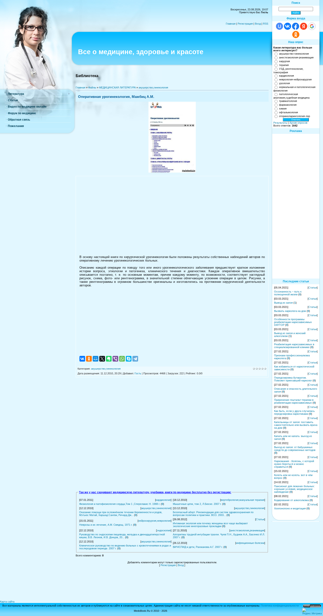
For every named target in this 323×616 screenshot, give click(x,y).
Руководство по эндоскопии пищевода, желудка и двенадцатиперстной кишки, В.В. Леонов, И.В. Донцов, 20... (122, 536)
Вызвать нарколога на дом (290, 311)
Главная (231, 23)
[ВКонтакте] (82, 359)
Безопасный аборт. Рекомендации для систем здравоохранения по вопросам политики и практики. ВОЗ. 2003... (213, 513)
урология (284, 83)
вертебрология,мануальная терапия (242, 499)
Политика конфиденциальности (280, 605)
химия (283, 108)
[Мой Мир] (95, 359)
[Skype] (128, 359)
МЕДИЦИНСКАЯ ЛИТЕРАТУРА (117, 87)
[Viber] (115, 359)
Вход (258, 23)
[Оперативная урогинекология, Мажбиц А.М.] (172, 171)
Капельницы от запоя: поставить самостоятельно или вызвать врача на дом (295, 425)
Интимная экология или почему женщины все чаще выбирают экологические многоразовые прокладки (210, 525)
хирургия (284, 61)
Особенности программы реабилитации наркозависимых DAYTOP (293, 322)
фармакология (288, 104)
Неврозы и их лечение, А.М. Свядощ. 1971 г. (105, 524)
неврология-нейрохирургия (295, 79)
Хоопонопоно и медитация (290, 508)
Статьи (260, 519)
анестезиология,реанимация (247, 530)
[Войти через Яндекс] (303, 26)
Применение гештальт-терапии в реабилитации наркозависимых (294, 401)
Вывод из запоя (283, 302)
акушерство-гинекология (294, 53)
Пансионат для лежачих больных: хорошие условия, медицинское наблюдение (294, 489)
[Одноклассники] (89, 359)
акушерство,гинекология (153, 87)
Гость (138, 373)
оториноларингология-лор (294, 116)
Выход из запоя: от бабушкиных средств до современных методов (294, 448)
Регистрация (245, 23)
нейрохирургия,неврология (154, 520)
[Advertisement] (172, 214)
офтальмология (288, 112)
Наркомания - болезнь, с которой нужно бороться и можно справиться (294, 464)
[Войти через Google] (312, 26)
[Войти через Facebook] (295, 26)
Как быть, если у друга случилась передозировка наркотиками (294, 412)
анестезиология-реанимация (296, 57)
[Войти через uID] (279, 26)
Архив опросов (298, 122)
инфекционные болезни (250, 543)
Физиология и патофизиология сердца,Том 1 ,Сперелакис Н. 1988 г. (119, 503)
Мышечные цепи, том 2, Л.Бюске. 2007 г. (197, 503)
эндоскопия (164, 530)
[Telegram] (135, 359)
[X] (102, 359)
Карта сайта (7, 601)
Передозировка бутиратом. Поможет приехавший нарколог (293, 379)
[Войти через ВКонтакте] (287, 26)
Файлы (92, 87)
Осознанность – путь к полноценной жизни (287, 293)
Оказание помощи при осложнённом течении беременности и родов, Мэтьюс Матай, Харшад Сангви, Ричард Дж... (120, 513)
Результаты (280, 122)
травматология (288, 101)
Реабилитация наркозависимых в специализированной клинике (294, 346)
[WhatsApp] (122, 359)
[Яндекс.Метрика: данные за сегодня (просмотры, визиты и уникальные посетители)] (312, 611)
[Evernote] (109, 359)
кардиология (163, 499)
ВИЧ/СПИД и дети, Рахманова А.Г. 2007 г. (198, 547)
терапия (284, 65)
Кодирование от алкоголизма (291, 500)
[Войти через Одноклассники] (295, 34)
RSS (265, 23)
